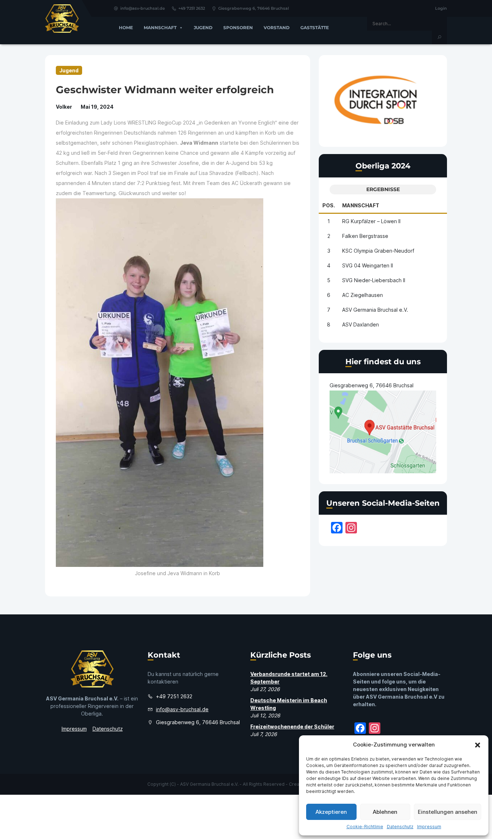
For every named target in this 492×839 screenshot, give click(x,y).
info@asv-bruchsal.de (142, 8)
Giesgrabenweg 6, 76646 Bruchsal (253, 8)
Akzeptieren (331, 811)
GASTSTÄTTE (314, 27)
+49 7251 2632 (191, 8)
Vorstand (277, 27)
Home (126, 27)
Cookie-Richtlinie (364, 826)
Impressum (429, 826)
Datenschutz (400, 826)
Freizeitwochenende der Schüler (292, 726)
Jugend (203, 27)
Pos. (328, 205)
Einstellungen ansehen (447, 811)
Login (441, 8)
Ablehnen (385, 811)
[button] (477, 744)
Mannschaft (160, 27)
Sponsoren (238, 27)
